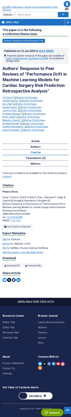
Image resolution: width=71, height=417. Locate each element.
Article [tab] (35, 141)
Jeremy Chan (10, 110)
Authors (42, 327)
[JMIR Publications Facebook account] (49, 364)
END (4, 239)
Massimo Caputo (11, 120)
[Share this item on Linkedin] (18, 280)
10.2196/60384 (15, 217)
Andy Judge (9, 117)
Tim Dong (8, 97)
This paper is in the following (22, 32)
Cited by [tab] (36, 152)
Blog (40, 342)
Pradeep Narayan (12, 113)
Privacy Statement (13, 363)
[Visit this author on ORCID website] (25, 97)
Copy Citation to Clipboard (18, 226)
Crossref (7, 176)
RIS (4, 248)
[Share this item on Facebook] (14, 280)
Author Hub (8, 322)
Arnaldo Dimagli (11, 123)
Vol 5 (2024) (46, 51)
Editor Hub (8, 327)
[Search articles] (63, 14)
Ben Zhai (7, 104)
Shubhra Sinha (10, 100)
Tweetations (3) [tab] (36, 158)
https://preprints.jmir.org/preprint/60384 (27, 58)
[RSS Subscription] (40, 368)
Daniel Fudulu (10, 107)
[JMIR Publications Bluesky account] (40, 364)
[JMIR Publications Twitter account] (45, 364)
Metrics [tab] (35, 163)
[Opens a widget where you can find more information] (52, 413)
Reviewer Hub (10, 332)
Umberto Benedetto (13, 126)
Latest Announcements (51, 322)
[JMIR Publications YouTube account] (58, 364)
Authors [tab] (36, 146)
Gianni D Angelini (11, 130)
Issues (42, 337)
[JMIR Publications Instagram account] (63, 364)
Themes (42, 332)
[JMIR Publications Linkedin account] (54, 364)
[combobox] (37, 14)
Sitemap (7, 373)
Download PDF (13, 265)
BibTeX (6, 243)
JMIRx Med (12, 22)
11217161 (15, 220)
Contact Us (8, 368)
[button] (67, 4)
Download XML (34, 265)
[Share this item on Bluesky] (4, 280)
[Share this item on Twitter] (9, 280)
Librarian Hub (10, 337)
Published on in (29, 51)
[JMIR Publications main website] (30, 8)
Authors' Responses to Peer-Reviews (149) (23, 41)
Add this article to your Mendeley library (22, 252)
